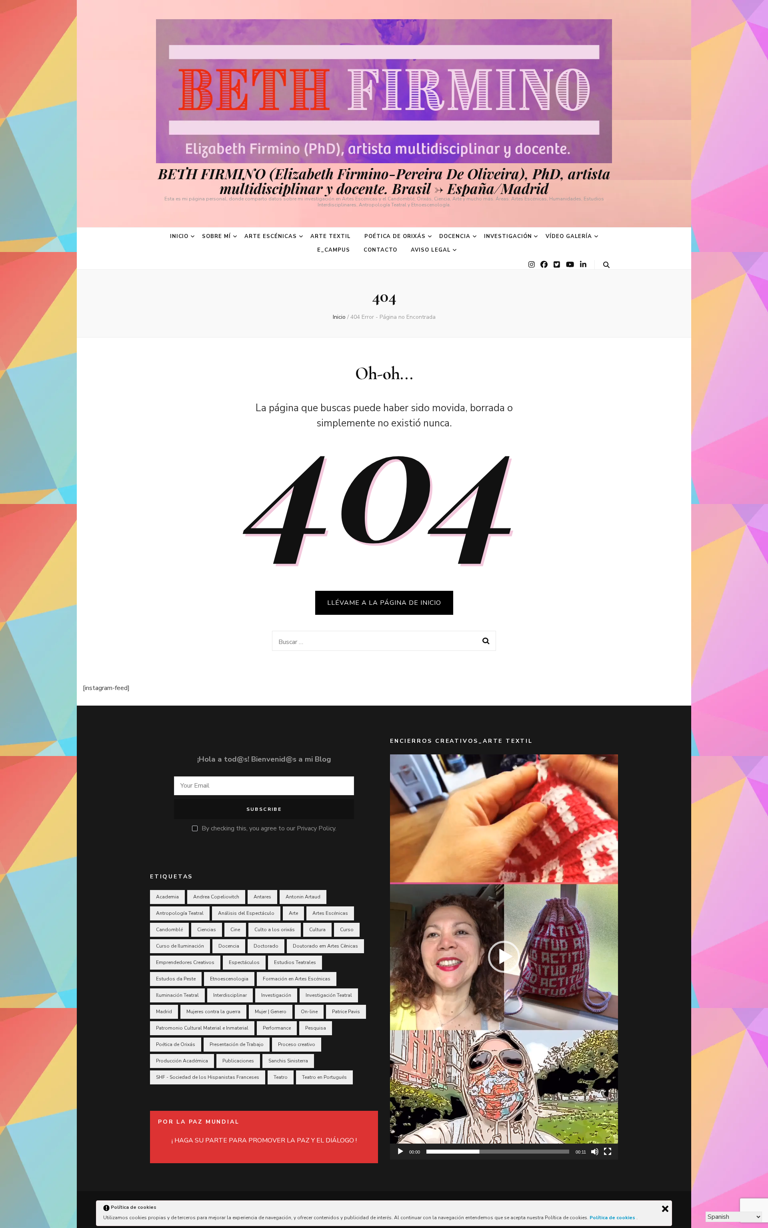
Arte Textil (330, 236)
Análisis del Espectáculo (246, 913)
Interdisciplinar (230, 995)
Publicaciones (238, 1061)
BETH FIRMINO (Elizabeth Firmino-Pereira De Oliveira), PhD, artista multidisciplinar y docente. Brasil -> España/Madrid (384, 181)
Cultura (317, 929)
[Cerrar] (665, 1209)
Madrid (164, 1011)
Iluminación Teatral (177, 995)
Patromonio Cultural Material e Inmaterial (202, 1028)
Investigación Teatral (329, 995)
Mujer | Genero (270, 1011)
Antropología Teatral (180, 913)
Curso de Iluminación (180, 946)
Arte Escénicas (270, 236)
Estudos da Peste (176, 979)
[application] (504, 957)
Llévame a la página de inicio (384, 602)
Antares (262, 897)
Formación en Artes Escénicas (296, 979)
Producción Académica (182, 1061)
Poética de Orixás (395, 236)
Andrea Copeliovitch (216, 897)
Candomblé (169, 929)
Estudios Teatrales (295, 962)
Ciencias (206, 929)
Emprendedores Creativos (185, 962)
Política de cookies (613, 1217)
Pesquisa (315, 1028)
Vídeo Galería (569, 236)
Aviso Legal (431, 250)
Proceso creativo (296, 1044)
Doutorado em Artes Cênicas (325, 946)
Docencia (454, 236)
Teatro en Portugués (324, 1077)
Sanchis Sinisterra (288, 1061)
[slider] (497, 1152)
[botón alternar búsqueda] (606, 265)
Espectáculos (244, 962)
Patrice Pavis (346, 1011)
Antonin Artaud (303, 897)
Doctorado (266, 946)
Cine (235, 929)
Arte (293, 913)
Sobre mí (216, 236)
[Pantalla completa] (608, 1152)
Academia (167, 897)
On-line (309, 1011)
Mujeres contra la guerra (213, 1011)
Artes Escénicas (330, 913)
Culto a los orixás (274, 929)
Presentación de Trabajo (237, 1044)
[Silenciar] (595, 1152)
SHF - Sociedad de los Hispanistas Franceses (207, 1077)
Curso (347, 929)
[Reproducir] (400, 1152)
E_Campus (333, 250)
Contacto (380, 250)
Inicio (179, 236)
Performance (277, 1028)
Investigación (508, 236)
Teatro (281, 1077)
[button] (504, 957)
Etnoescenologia (229, 979)
